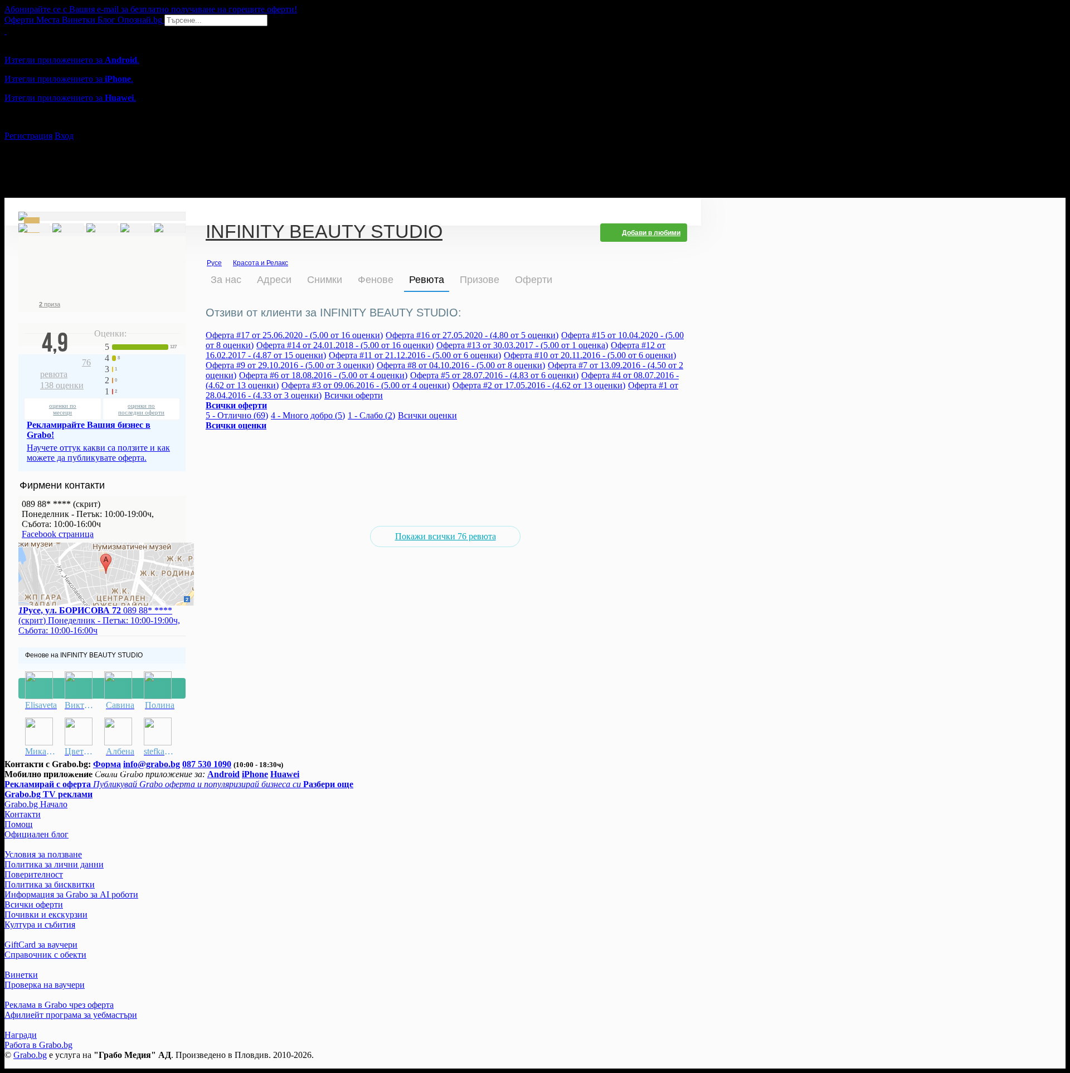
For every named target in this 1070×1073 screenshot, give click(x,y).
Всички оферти (353, 395)
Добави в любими (651, 233)
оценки (62, 385)
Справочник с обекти (45, 954)
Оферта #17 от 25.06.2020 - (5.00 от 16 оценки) (294, 335)
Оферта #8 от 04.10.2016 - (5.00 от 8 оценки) (461, 365)
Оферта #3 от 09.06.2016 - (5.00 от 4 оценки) (365, 385)
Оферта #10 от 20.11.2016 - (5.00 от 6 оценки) (590, 355)
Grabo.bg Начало (35, 804)
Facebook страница (58, 534)
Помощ (18, 824)
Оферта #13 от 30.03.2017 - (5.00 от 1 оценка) (522, 345)
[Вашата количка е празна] (5, 31)
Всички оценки (427, 415)
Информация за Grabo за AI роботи (71, 894)
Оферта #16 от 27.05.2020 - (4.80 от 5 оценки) (472, 335)
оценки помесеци (62, 409)
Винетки (21, 974)
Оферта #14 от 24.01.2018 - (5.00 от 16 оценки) (345, 345)
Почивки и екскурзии (45, 914)
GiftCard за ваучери (40, 944)
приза (49, 304)
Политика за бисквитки (49, 884)
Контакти (22, 814)
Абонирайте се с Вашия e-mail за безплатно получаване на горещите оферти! (150, 9)
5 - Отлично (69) (237, 415)
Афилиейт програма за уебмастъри (70, 1015)
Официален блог (36, 834)
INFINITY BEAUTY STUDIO (324, 232)
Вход (64, 135)
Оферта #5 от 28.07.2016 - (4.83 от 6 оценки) (494, 375)
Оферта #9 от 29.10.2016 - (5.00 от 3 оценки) (290, 365)
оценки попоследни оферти (141, 409)
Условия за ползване (43, 854)
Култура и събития (39, 924)
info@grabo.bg (151, 764)
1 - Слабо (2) (371, 415)
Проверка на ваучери (44, 984)
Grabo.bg (30, 1055)
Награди (20, 1035)
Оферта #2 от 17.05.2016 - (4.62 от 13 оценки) (539, 385)
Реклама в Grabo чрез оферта (59, 1004)
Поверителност (33, 874)
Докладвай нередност (102, 688)
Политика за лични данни (54, 864)
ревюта (65, 368)
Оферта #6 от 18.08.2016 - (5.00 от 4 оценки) (323, 375)
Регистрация (28, 135)
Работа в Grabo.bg (38, 1045)
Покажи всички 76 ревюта (445, 536)
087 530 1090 (206, 764)
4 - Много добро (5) (308, 415)
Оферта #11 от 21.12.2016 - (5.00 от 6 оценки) (415, 355)
